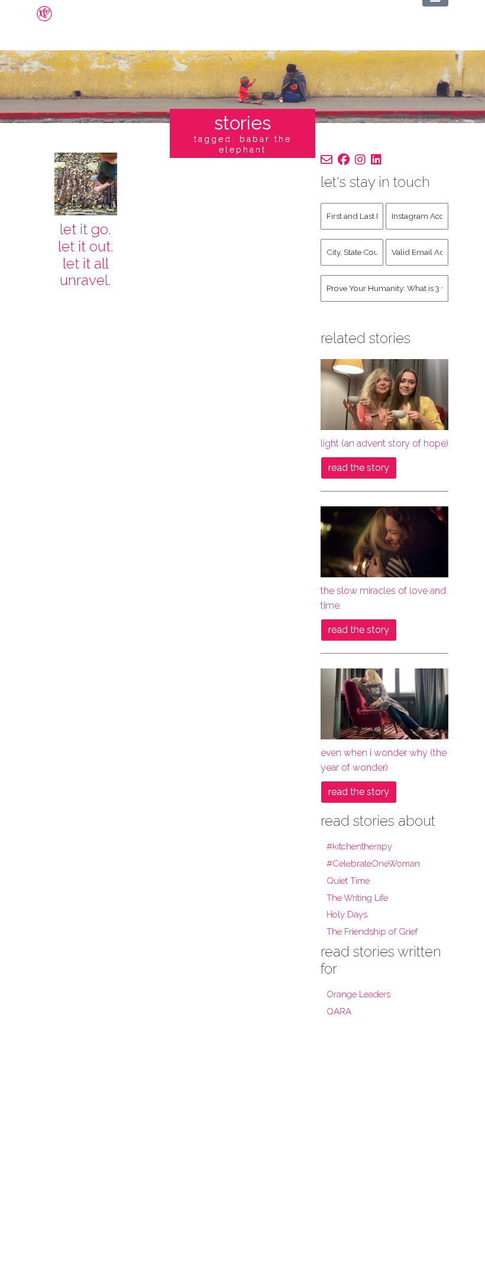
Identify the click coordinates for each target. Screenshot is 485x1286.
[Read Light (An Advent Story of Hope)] (384, 393)
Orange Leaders (358, 994)
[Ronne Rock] (54, 13)
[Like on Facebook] (344, 160)
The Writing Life (357, 898)
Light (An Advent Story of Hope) (384, 443)
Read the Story (358, 467)
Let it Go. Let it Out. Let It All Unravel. (86, 255)
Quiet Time (348, 880)
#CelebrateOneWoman (373, 863)
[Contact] (326, 160)
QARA (338, 1011)
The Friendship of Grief (372, 931)
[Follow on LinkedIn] (376, 160)
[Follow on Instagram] (360, 160)
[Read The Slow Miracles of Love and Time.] (384, 541)
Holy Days (346, 914)
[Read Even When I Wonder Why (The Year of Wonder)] (384, 703)
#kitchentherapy (359, 846)
